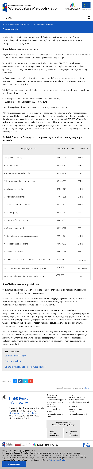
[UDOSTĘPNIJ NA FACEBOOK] (20, 381)
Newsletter (73, 407)
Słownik (49, 411)
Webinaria (50, 404)
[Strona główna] (29, 7)
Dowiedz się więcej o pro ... (24, 24)
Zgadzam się (14, 464)
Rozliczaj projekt (12, 361)
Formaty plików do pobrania (79, 402)
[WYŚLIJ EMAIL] (15, 381)
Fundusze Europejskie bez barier (56, 415)
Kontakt (71, 411)
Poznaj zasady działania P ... (45, 24)
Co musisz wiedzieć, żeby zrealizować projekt (24, 367)
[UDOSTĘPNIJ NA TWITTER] (25, 381)
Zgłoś (86, 388)
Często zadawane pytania (56, 400)
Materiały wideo (52, 407)
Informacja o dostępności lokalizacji (24, 413)
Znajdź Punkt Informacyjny (18, 400)
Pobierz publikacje (53, 409)
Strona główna (7, 24)
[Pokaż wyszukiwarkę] (89, 17)
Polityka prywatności (76, 400)
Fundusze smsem (75, 409)
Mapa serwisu (51, 397)
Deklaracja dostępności (77, 397)
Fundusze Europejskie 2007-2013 (79, 415)
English (71, 395)
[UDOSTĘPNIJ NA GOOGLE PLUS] (30, 381)
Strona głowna (52, 395)
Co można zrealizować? (15, 356)
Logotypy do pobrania (54, 402)
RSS (70, 404)
